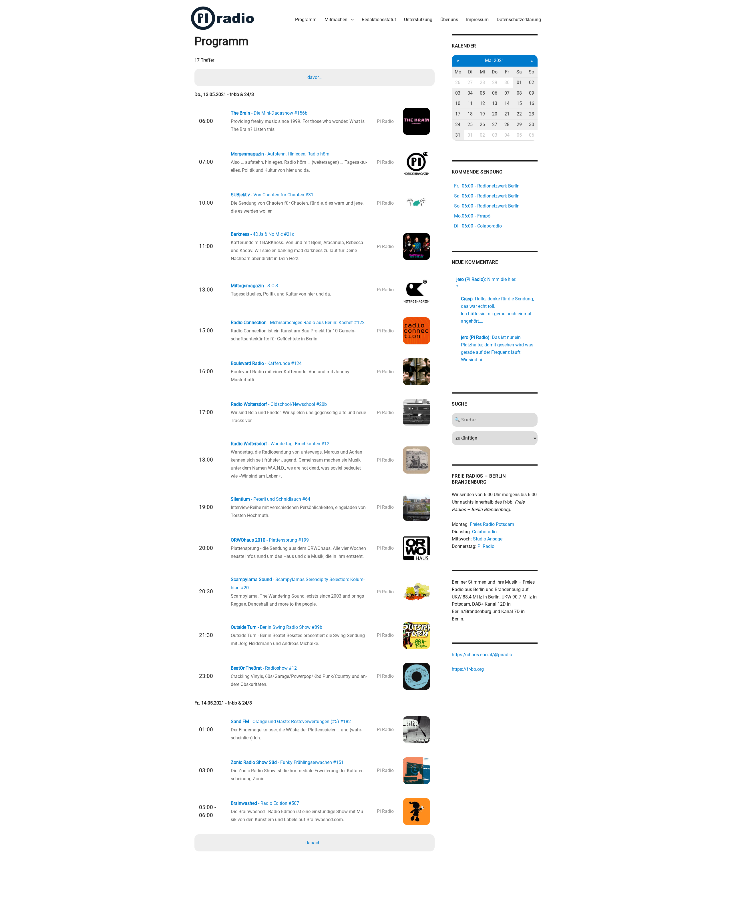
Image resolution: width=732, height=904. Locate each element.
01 (519, 82)
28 (482, 82)
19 (482, 114)
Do (495, 72)
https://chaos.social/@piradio (482, 654)
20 (494, 114)
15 (519, 103)
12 (482, 103)
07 (507, 93)
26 (457, 82)
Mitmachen (336, 19)
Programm (306, 19)
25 (470, 124)
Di (470, 72)
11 (470, 103)
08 (519, 93)
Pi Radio (486, 546)
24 (457, 124)
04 (470, 93)
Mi (482, 72)
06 (494, 93)
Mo (458, 72)
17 (457, 114)
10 (457, 103)
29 (494, 82)
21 (507, 114)
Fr (507, 72)
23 (531, 114)
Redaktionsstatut (379, 19)
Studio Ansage (487, 539)
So (531, 72)
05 (482, 93)
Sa (519, 72)
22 (519, 114)
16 (531, 103)
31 (457, 135)
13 (494, 103)
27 (470, 82)
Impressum (477, 19)
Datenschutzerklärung (519, 19)
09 (531, 93)
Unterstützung (418, 19)
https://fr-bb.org (468, 669)
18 (470, 114)
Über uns (449, 19)
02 (531, 82)
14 (507, 103)
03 (457, 93)
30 (507, 82)
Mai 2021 (494, 60)
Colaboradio (484, 531)
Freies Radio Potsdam (492, 524)
